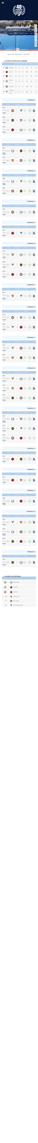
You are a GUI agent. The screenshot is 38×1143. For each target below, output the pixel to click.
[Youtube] (36, 34)
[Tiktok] (36, 28)
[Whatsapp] (36, 40)
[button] (2, 2)
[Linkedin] (36, 42)
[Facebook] (36, 31)
